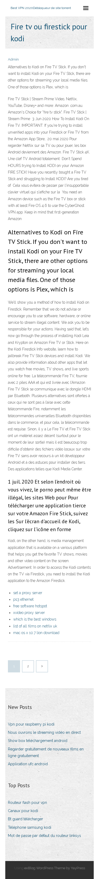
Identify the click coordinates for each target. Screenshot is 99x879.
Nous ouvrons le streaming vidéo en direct (44, 732)
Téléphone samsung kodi (29, 827)
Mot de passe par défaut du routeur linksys (44, 836)
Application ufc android (28, 764)
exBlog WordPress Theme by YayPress (54, 868)
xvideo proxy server (29, 613)
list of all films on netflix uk (35, 626)
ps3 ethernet (23, 599)
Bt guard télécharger (25, 819)
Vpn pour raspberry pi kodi (31, 724)
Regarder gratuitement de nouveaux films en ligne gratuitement (46, 752)
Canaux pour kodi (23, 811)
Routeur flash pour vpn (27, 802)
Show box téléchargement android (37, 741)
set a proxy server (27, 593)
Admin (13, 59)
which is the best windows (34, 619)
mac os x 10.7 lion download (36, 633)
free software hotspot (30, 606)
